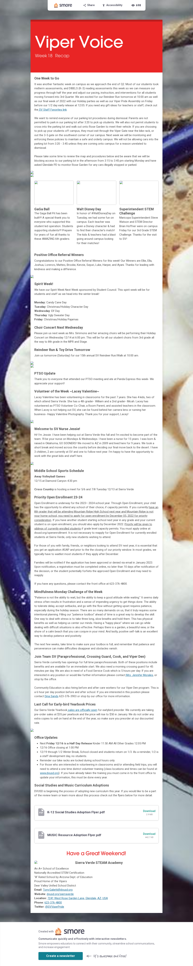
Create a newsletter (60, 956)
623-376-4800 (53, 902)
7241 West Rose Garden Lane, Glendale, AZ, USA (77, 898)
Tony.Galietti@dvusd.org (58, 889)
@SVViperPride (54, 906)
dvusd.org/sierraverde (60, 894)
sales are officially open (82, 710)
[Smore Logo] (63, 5)
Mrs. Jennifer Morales (139, 675)
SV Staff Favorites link (52, 109)
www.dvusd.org (49, 773)
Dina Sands (51, 696)
